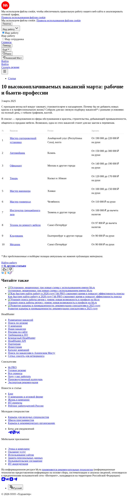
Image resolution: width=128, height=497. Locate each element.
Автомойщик (17, 152)
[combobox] (15, 487)
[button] (5, 61)
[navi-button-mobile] (4, 71)
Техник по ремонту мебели (25, 225)
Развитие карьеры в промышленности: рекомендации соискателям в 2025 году (53, 308)
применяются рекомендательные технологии (67, 469)
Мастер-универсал (20, 201)
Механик (15, 244)
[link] (7, 53)
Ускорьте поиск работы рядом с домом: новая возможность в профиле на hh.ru (52, 302)
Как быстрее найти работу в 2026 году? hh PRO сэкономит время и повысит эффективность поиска (65, 296)
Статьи (12, 78)
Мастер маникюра (20, 191)
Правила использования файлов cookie (58, 20)
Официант (16, 165)
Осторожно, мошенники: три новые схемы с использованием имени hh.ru (50, 290)
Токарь (14, 178)
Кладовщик (16, 235)
